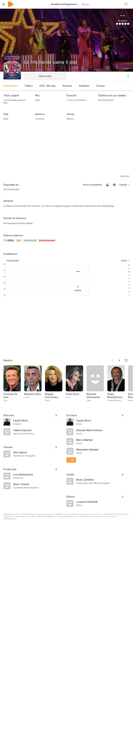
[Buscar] (126, 4)
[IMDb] (19, 242)
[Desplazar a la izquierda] (112, 360)
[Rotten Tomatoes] (47, 242)
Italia (5, 118)
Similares (84, 85)
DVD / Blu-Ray (48, 85)
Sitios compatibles (92, 184)
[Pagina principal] (11, 6)
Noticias (67, 85)
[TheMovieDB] (30, 242)
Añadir (29, 223)
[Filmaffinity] (9, 242)
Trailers (28, 85)
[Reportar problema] (107, 184)
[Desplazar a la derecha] (119, 360)
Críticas (100, 85)
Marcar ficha (45, 76)
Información (10, 85)
